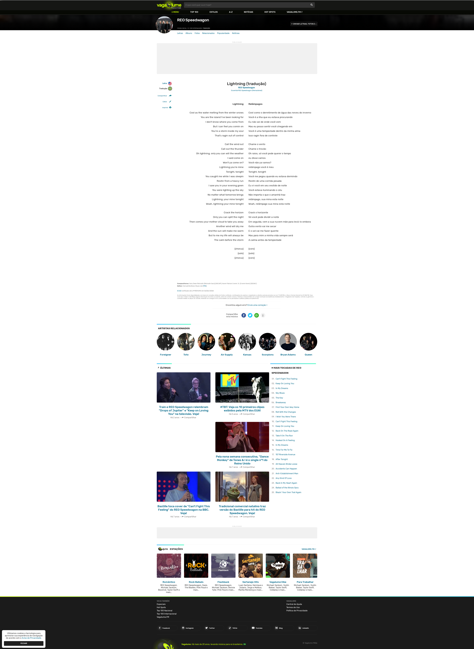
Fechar (23, 643)
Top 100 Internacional (167, 614)
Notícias (248, 12)
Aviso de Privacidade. (32, 638)
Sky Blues (280, 393)
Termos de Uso (293, 607)
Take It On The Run (284, 435)
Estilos (214, 12)
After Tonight (282, 459)
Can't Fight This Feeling (286, 379)
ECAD (179, 291)
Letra (164, 83)
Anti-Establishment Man (287, 473)
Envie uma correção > (257, 305)
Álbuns (189, 33)
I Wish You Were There (286, 416)
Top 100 (194, 12)
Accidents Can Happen (286, 469)
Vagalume (169, 5)
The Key (279, 398)
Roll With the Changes (286, 412)
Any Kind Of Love (284, 478)
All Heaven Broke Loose (286, 464)
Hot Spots (269, 12)
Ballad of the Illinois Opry (287, 488)
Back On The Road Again (287, 431)
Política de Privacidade (296, 610)
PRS (204, 286)
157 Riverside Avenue (285, 454)
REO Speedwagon (193, 20)
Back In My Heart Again (286, 483)
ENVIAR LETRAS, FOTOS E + (304, 24)
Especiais (161, 604)
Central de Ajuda (294, 604)
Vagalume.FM (294, 12)
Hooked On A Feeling (285, 440)
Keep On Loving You (285, 383)
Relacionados (208, 33)
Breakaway (281, 402)
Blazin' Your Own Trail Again (288, 492)
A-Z (231, 12)
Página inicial (182, 28)
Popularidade (223, 33)
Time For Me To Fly (284, 450)
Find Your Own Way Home (287, 407)
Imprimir (165, 107)
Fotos (197, 33)
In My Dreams (282, 388)
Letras (180, 33)
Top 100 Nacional (164, 610)
